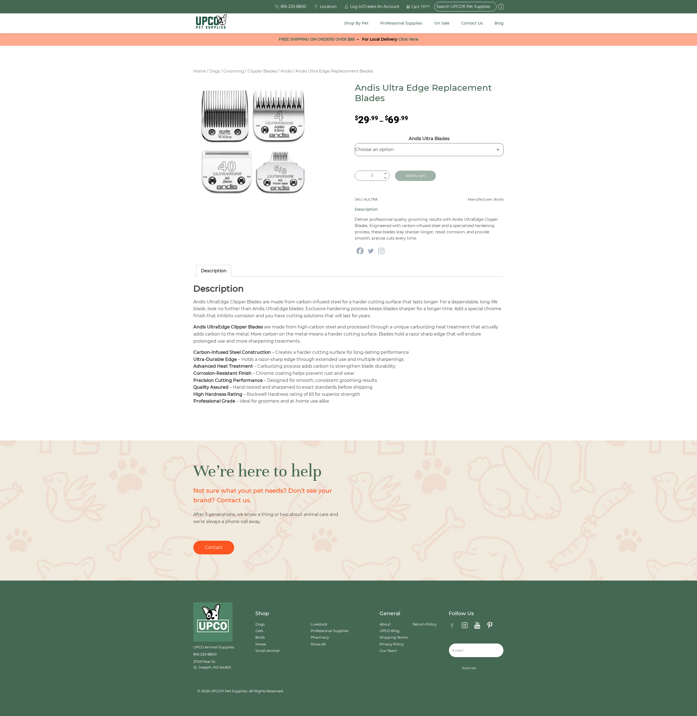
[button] (414, 7)
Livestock (319, 624)
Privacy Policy (392, 644)
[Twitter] (370, 251)
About (385, 624)
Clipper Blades (262, 71)
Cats (259, 631)
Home (199, 71)
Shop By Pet (356, 23)
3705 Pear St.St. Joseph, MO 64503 (212, 664)
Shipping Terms (394, 637)
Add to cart (415, 176)
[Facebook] (360, 251)
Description (214, 270)
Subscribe (469, 668)
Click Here (408, 39)
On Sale (442, 23)
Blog (499, 23)
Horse (260, 644)
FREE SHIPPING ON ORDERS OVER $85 (317, 39)
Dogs (214, 71)
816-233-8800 (205, 654)
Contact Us (472, 23)
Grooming (233, 71)
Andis (286, 71)
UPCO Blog (389, 631)
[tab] (213, 271)
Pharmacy (320, 637)
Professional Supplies (401, 23)
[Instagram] (381, 251)
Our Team (388, 651)
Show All (318, 644)
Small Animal (267, 651)
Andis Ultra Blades (429, 138)
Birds (260, 637)
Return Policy (424, 624)
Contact (214, 547)
